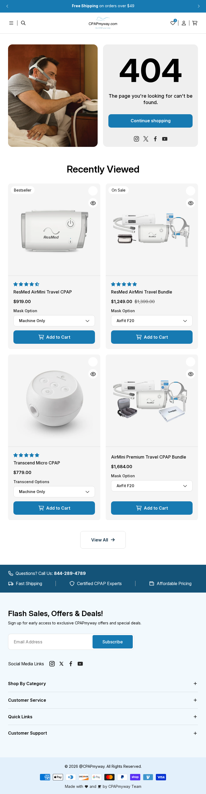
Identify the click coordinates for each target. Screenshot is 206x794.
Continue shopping (151, 120)
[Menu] (11, 23)
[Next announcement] (199, 6)
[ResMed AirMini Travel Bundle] (152, 230)
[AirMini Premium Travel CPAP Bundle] (152, 400)
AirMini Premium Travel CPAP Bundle (148, 457)
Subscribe (112, 641)
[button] (26, 284)
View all (99, 540)
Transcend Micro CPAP (36, 463)
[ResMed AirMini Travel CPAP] (54, 230)
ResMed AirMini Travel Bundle (141, 292)
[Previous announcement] (7, 6)
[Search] (23, 23)
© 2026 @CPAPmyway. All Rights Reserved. (103, 766)
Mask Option (25, 311)
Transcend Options (31, 482)
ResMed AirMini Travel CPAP (42, 292)
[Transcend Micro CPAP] (54, 400)
